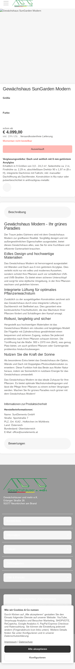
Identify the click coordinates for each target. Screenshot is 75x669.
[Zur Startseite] (22, 3)
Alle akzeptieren (37, 649)
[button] (37, 212)
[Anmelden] (62, 3)
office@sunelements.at (25, 432)
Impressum (10, 642)
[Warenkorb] (69, 3)
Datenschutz (26, 642)
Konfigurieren (37, 657)
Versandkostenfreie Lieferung (36, 136)
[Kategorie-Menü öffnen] (6, 3)
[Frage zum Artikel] (7, 187)
